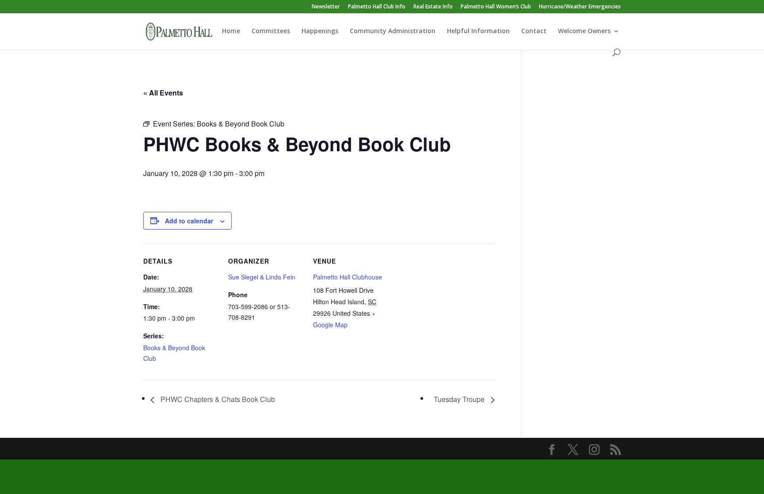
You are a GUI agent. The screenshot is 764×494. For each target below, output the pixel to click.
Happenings (320, 31)
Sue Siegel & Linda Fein (261, 276)
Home (231, 31)
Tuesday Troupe (460, 399)
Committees (271, 31)
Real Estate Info (433, 7)
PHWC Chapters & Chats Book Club (217, 399)
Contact (533, 31)
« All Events (163, 93)
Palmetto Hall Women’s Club (496, 7)
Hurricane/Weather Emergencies (580, 7)
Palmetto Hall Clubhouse (347, 276)
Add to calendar (189, 220)
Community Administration (392, 31)
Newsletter (326, 7)
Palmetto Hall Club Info (376, 7)
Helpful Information (478, 31)
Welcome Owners (584, 31)
